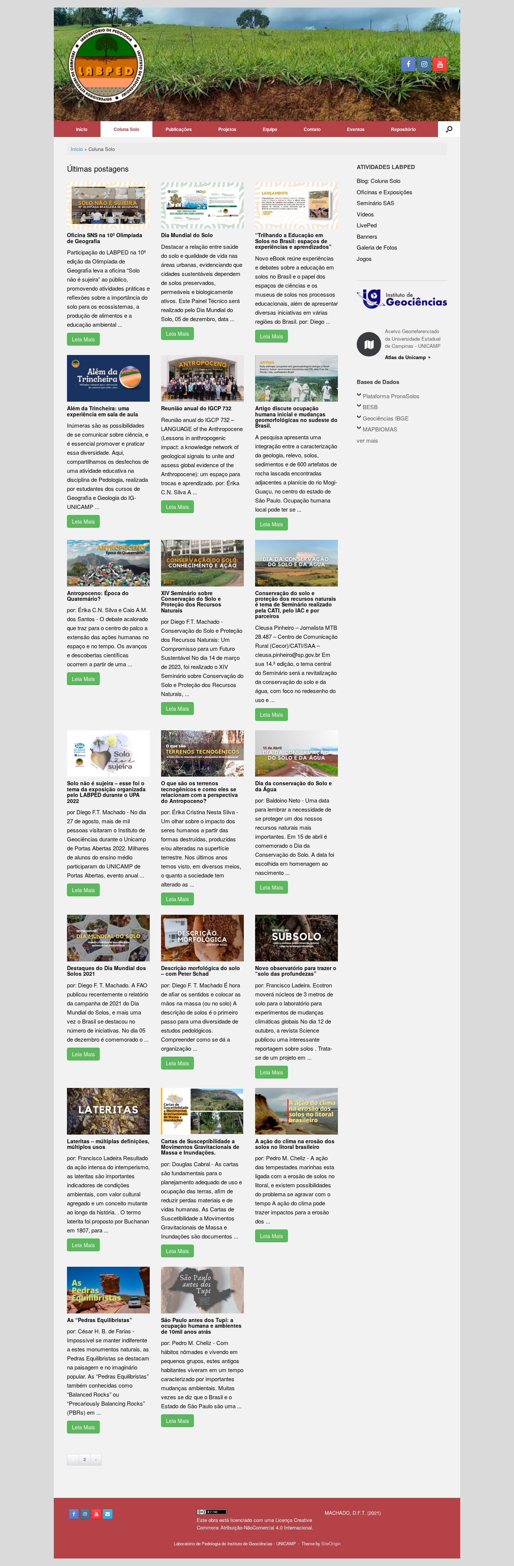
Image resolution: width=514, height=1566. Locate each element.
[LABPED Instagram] (424, 64)
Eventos (356, 129)
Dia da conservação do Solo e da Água (293, 785)
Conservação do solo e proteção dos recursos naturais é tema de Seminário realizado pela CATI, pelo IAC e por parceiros (295, 604)
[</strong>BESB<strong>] (360, 409)
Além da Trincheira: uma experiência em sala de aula (102, 410)
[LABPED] (107, 64)
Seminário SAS (375, 203)
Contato (312, 129)
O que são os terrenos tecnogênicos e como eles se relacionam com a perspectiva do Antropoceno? (199, 791)
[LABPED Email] (108, 1514)
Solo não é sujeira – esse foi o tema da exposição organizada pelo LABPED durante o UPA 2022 (106, 791)
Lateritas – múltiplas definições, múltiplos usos (108, 1143)
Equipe (270, 129)
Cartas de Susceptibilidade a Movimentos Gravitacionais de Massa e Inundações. (200, 1146)
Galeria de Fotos (377, 247)
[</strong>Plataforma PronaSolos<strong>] (360, 398)
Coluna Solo (126, 129)
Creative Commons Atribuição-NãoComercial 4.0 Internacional (254, 1523)
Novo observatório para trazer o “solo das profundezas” (295, 970)
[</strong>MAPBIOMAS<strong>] (360, 431)
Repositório (403, 129)
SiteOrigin (331, 1543)
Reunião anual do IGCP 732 (196, 408)
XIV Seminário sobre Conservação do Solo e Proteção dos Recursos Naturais (191, 601)
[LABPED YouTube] (440, 64)
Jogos (364, 258)
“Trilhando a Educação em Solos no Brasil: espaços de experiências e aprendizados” (293, 240)
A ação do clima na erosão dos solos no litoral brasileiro (295, 1143)
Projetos (227, 129)
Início (81, 129)
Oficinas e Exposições (384, 192)
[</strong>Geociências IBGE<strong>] (360, 420)
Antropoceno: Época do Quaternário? (98, 595)
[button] (449, 129)
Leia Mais (83, 339)
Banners (367, 236)
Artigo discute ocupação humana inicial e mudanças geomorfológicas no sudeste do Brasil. (296, 416)
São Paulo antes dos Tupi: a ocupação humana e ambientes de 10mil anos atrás (201, 1325)
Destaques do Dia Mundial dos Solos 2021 (106, 970)
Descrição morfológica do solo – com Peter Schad (200, 970)
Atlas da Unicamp (406, 357)
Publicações (179, 129)
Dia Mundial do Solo (187, 235)
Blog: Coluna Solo (378, 180)
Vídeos (365, 214)
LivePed (367, 225)
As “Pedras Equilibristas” (99, 1320)
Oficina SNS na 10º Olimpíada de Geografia (104, 237)
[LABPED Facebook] (408, 64)
